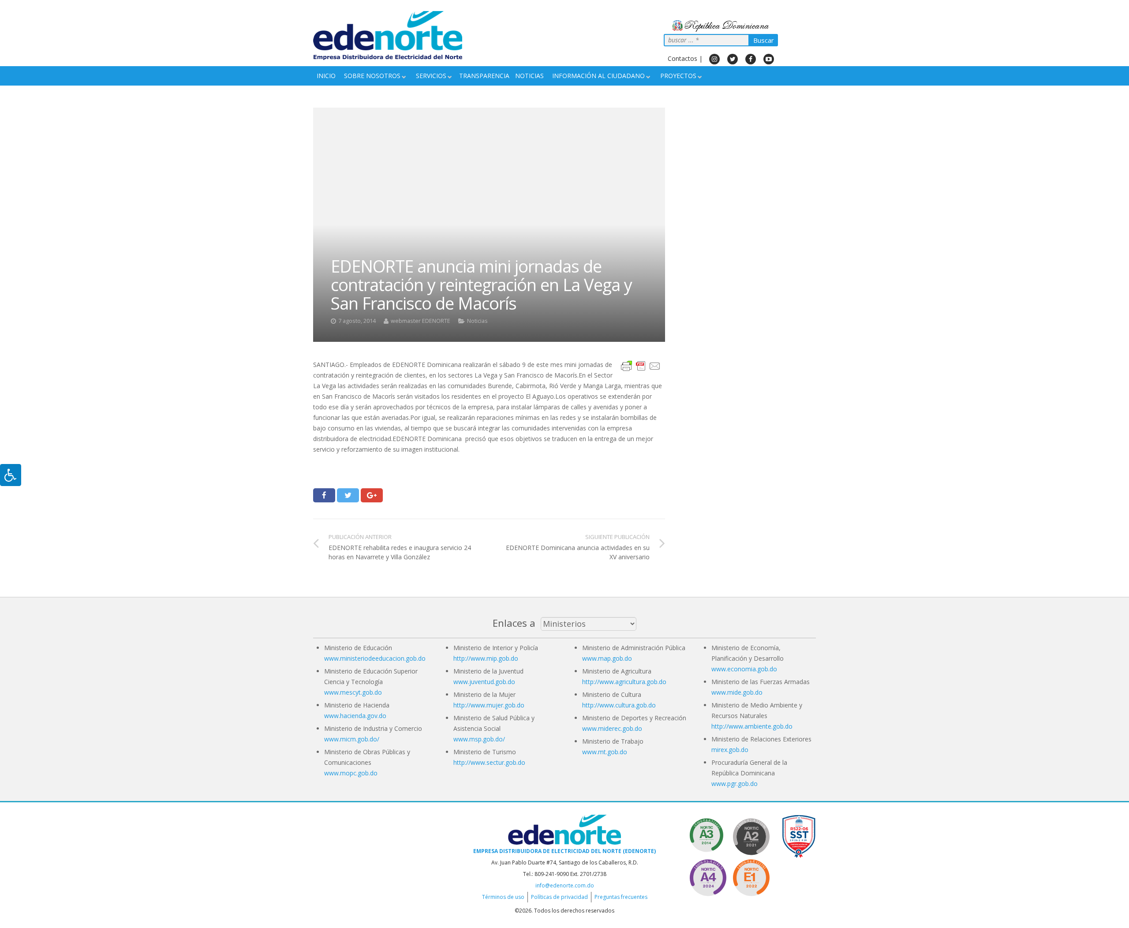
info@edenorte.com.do (564, 885)
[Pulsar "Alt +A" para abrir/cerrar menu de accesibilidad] (10, 475)
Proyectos (678, 75)
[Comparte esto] (324, 495)
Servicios (431, 75)
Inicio (326, 75)
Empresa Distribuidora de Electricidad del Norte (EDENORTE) (564, 851)
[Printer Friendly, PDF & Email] (641, 365)
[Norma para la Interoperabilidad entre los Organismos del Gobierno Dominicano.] (708, 876)
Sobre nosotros (372, 75)
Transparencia (484, 75)
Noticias (529, 75)
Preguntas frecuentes (620, 897)
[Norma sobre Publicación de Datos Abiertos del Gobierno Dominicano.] (708, 835)
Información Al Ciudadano (598, 75)
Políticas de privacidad (559, 897)
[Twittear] (348, 495)
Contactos (682, 58)
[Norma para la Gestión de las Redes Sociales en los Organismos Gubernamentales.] (751, 876)
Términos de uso (503, 897)
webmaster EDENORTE (420, 321)
